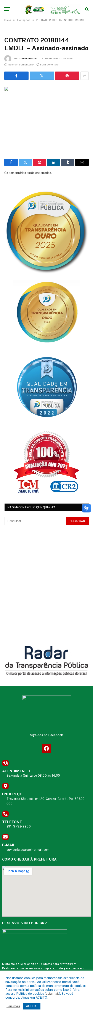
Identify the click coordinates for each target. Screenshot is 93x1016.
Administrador (28, 58)
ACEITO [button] (31, 1006)
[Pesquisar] (86, 9)
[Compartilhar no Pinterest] (67, 76)
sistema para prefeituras (58, 964)
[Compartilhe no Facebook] (16, 76)
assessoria (32, 968)
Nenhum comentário (21, 64)
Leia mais (52, 993)
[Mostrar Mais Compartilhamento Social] (84, 76)
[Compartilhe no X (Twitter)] (42, 76)
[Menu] (7, 9)
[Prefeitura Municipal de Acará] (48, 9)
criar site (30, 964)
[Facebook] (46, 748)
